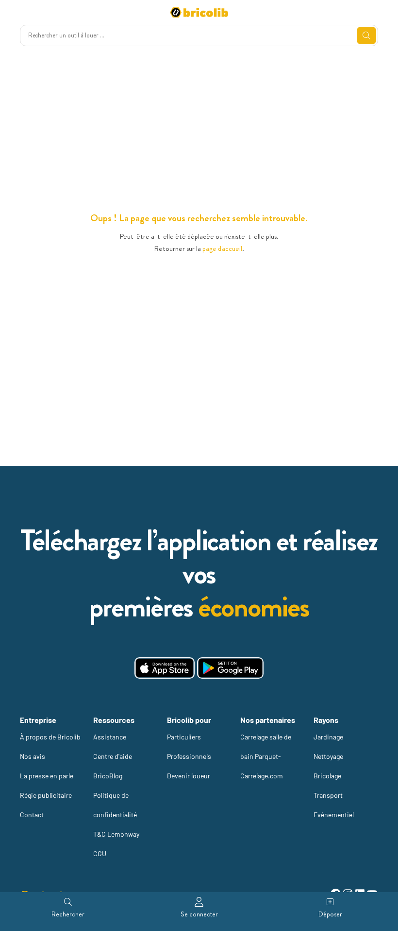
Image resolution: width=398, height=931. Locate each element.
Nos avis (32, 756)
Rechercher (67, 914)
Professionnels (189, 756)
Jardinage (328, 737)
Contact (32, 814)
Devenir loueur (188, 776)
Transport (328, 795)
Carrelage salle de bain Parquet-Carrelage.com (265, 756)
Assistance (109, 737)
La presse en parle (46, 776)
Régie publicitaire (46, 795)
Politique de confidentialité (115, 805)
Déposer (330, 914)
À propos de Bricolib (50, 737)
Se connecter (199, 914)
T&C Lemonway (116, 834)
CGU (99, 853)
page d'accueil (222, 248)
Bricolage (327, 776)
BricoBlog (107, 776)
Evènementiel (334, 814)
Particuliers (184, 737)
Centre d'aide (112, 756)
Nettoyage (328, 756)
